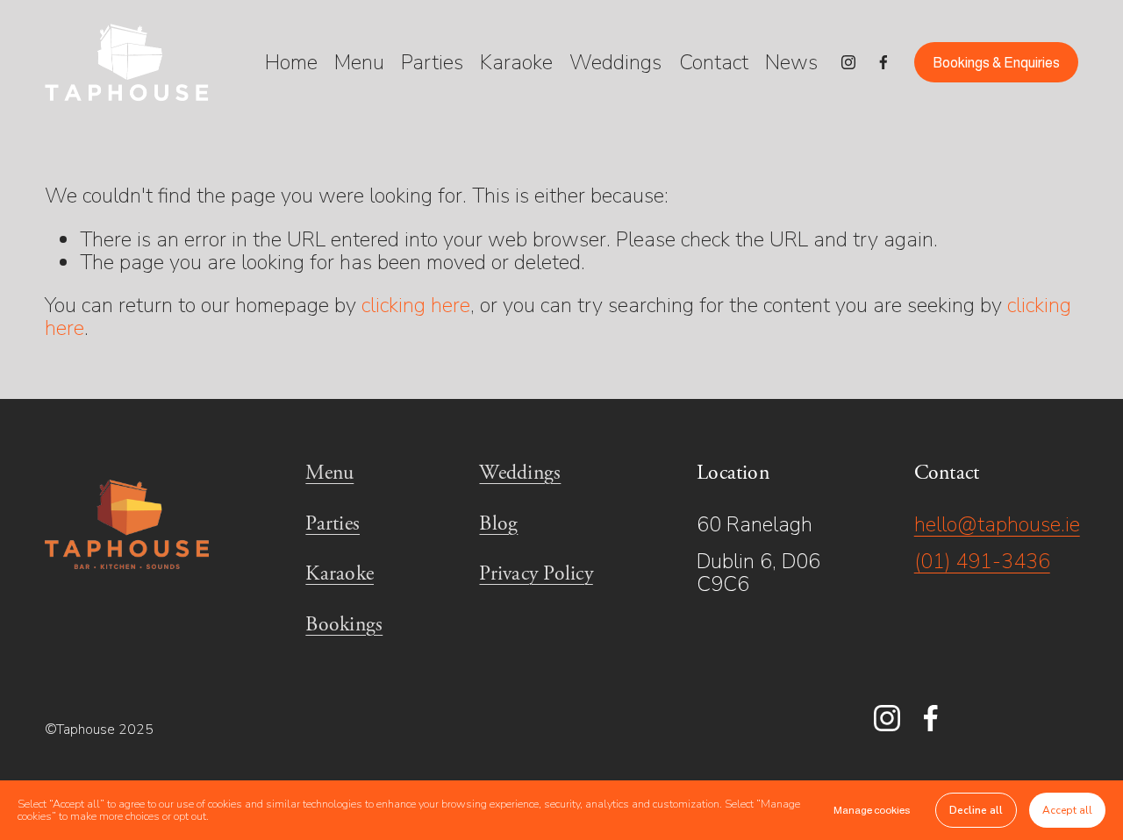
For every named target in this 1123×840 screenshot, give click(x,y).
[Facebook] (883, 62)
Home (291, 62)
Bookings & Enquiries (996, 62)
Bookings (344, 625)
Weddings (615, 62)
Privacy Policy (535, 574)
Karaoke (516, 62)
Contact (713, 62)
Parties (432, 62)
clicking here (415, 305)
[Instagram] (848, 62)
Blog (498, 524)
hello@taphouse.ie (997, 524)
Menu (359, 62)
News (791, 62)
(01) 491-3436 (982, 561)
